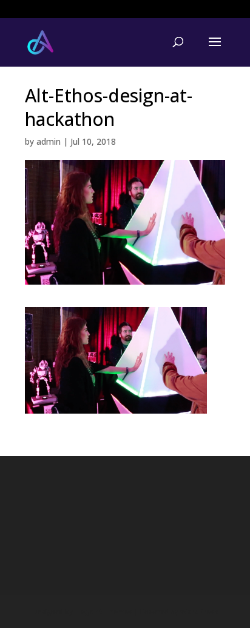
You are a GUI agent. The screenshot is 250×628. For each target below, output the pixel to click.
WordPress (199, 611)
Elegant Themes (103, 611)
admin (48, 141)
